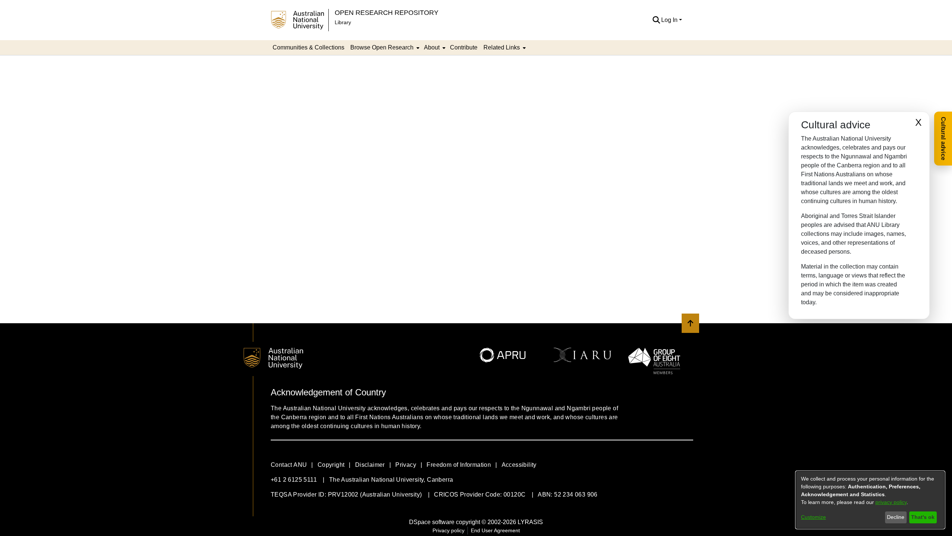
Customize (813, 517)
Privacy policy (448, 530)
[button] (656, 20)
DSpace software (431, 522)
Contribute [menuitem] (463, 47)
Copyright (331, 465)
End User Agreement (495, 530)
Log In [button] (670, 20)
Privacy (405, 465)
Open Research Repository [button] (386, 12)
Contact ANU (289, 465)
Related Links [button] (501, 47)
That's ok (923, 517)
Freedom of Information (459, 465)
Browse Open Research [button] (382, 47)
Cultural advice (943, 138)
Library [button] (343, 22)
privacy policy (891, 502)
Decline (895, 517)
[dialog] (870, 500)
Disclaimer (370, 465)
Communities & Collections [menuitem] (308, 47)
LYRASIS (530, 522)
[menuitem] (384, 47)
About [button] (432, 47)
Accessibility (519, 465)
